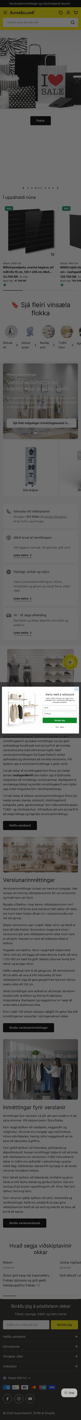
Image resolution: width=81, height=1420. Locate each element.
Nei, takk (60, 727)
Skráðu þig (60, 720)
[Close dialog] (76, 689)
